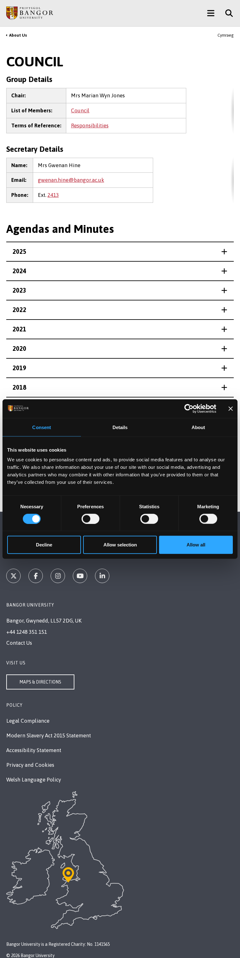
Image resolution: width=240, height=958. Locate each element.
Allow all (196, 544)
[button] (120, 251)
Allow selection (120, 544)
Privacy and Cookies (30, 765)
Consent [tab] (41, 427)
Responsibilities (89, 125)
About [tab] (198, 427)
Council (80, 110)
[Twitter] (13, 576)
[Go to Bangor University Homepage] (29, 13)
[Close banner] (230, 408)
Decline (44, 544)
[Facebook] (35, 576)
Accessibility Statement (33, 750)
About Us (18, 35)
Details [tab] (120, 427)
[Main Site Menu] (211, 13)
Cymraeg (226, 35)
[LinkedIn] (102, 576)
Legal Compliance (27, 721)
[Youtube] (80, 576)
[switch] (90, 519)
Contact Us (19, 643)
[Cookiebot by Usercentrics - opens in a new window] (189, 408)
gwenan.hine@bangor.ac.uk (71, 180)
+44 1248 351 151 (26, 632)
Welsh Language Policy (33, 779)
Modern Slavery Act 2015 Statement (48, 735)
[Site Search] (227, 13)
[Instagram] (58, 576)
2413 (53, 195)
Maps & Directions (40, 681)
